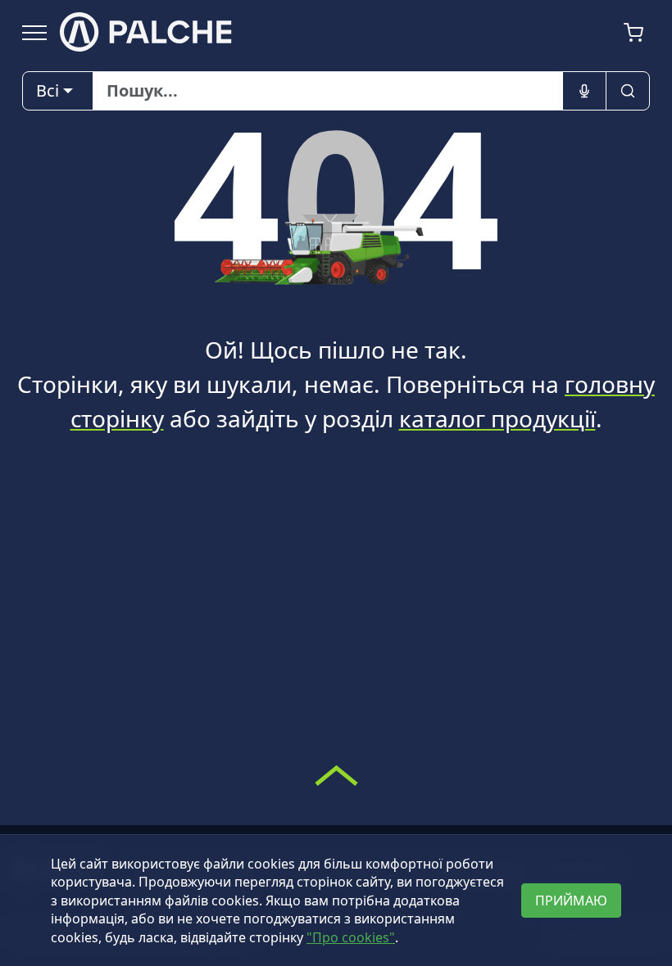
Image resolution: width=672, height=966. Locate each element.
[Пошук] (628, 91)
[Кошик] (633, 33)
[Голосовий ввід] (584, 91)
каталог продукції (497, 418)
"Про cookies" (350, 937)
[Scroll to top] (336, 775)
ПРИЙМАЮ (571, 901)
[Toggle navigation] (34, 32)
